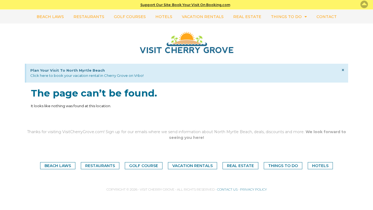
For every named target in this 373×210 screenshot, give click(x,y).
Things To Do (286, 16)
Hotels (163, 16)
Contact (326, 16)
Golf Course (143, 165)
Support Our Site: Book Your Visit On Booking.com (185, 5)
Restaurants (88, 16)
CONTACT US (227, 189)
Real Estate (247, 16)
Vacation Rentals (203, 16)
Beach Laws (50, 16)
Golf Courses (130, 16)
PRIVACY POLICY (253, 189)
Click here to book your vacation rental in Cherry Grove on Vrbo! (87, 75)
